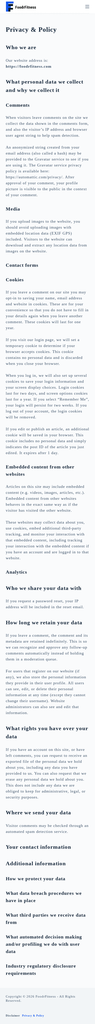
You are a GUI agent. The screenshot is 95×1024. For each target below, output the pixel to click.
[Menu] (87, 7)
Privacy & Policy (33, 1015)
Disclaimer (13, 1015)
